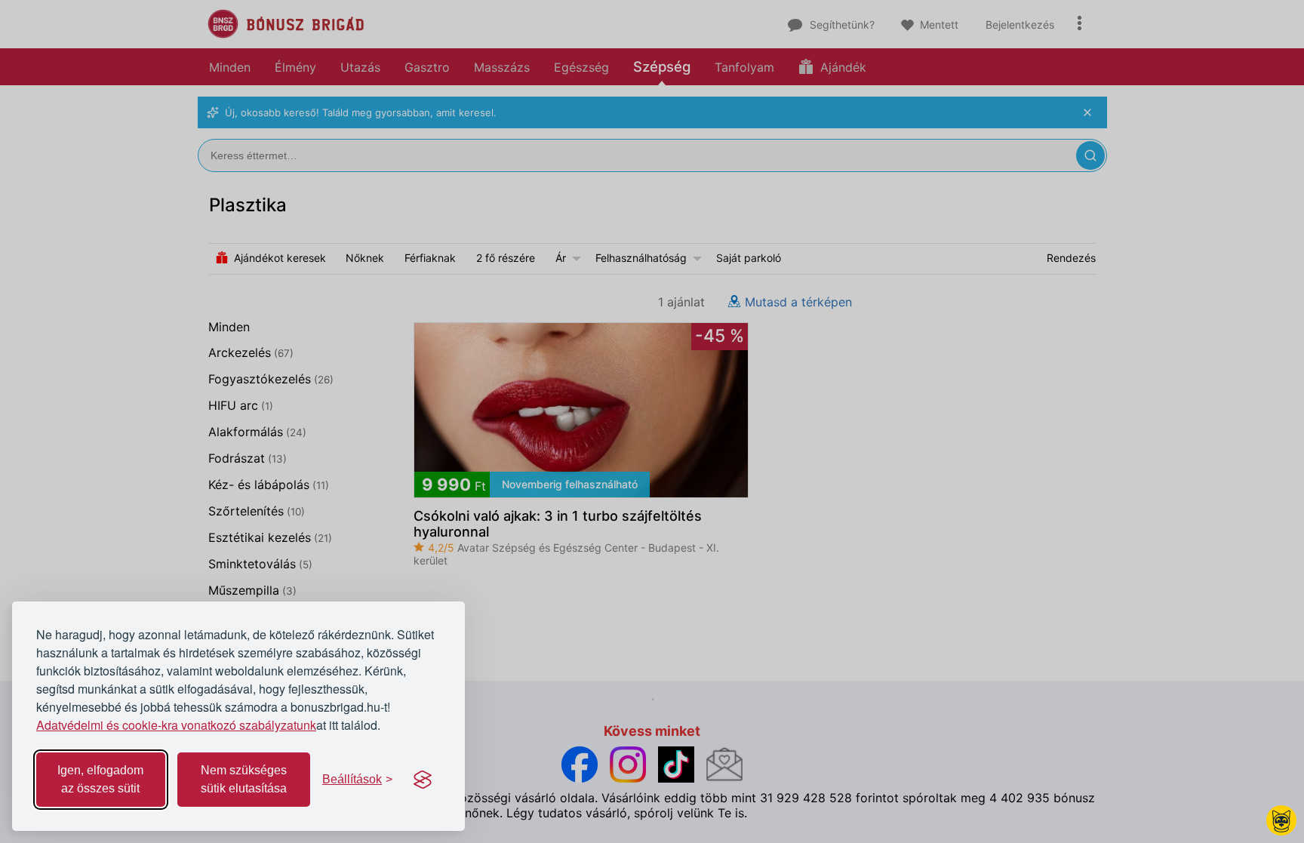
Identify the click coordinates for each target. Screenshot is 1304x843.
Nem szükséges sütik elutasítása (244, 779)
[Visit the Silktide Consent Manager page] (422, 779)
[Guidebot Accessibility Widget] (1281, 820)
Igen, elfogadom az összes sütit (100, 779)
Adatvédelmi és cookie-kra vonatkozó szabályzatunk (176, 725)
